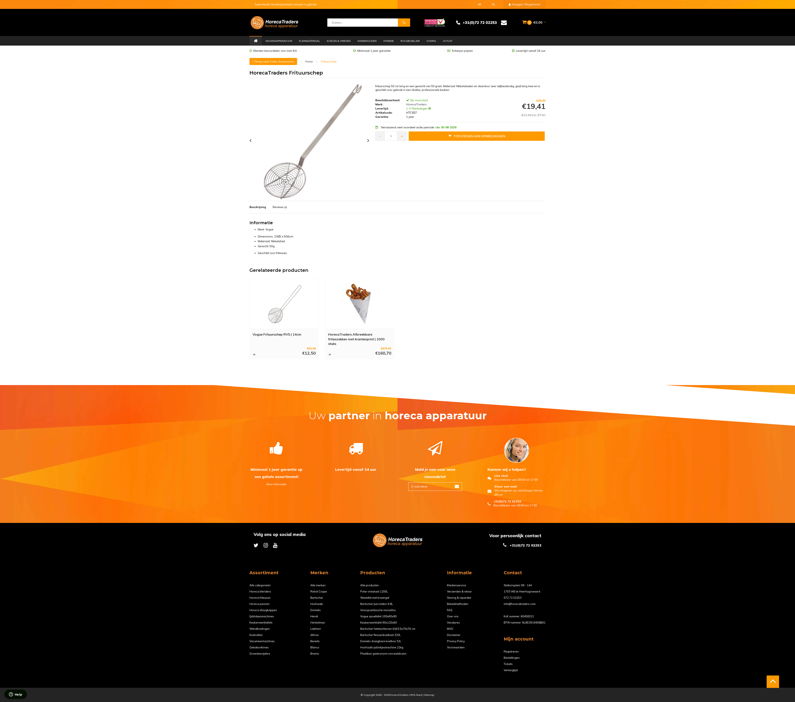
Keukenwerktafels (260, 622)
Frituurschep (329, 61)
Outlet (448, 40)
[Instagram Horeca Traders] (266, 545)
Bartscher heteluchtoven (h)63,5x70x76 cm (387, 628)
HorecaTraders (416, 104)
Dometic (315, 610)
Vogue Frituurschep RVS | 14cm (277, 334)
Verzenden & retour (459, 591)
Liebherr (315, 628)
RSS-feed (416, 694)
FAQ (449, 610)
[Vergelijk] (479, 4)
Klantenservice (456, 585)
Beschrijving (257, 207)
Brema (314, 653)
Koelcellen (256, 635)
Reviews (280, 207)
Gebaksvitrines (259, 647)
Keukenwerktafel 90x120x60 (378, 622)
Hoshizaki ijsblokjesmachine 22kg (381, 647)
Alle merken (318, 585)
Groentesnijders (259, 653)
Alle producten (369, 585)
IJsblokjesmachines (261, 616)
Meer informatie (276, 484)
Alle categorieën (260, 585)
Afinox (314, 635)
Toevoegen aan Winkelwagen (479, 136)
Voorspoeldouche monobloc (378, 610)
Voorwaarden (456, 647)
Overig (431, 40)
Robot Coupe (318, 591)
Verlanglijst (511, 670)
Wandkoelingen (259, 628)
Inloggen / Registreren (525, 4)
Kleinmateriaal (309, 40)
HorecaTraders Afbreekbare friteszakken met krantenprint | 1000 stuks (356, 339)
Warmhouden (367, 40)
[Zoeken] (404, 22)
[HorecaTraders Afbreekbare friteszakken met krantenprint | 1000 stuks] (360, 303)
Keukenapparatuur (279, 40)
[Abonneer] (457, 486)
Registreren (511, 651)
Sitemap (429, 694)
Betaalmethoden (457, 604)
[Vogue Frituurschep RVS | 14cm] (284, 303)
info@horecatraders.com (520, 604)
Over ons (453, 616)
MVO (450, 628)
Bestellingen (512, 657)
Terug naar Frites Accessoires (273, 61)
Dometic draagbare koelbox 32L (380, 641)
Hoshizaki (316, 604)
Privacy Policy (456, 641)
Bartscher (316, 597)
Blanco (314, 647)
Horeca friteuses (260, 597)
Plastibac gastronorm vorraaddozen (383, 653)
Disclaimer (453, 635)
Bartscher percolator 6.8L (376, 604)
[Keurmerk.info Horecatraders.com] (434, 22)
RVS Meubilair (410, 40)
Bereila (314, 641)
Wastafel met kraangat (374, 597)
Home (255, 41)
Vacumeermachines (262, 641)
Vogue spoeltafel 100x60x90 (378, 616)
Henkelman (317, 622)
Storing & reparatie (459, 597)
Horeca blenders (260, 591)
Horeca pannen (259, 604)
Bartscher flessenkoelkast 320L (380, 635)
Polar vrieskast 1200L (374, 591)
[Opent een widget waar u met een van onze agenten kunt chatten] (15, 695)
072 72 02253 (513, 597)
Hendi (314, 616)
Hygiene (388, 40)
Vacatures (453, 622)
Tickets (508, 664)
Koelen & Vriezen (339, 40)
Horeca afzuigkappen (263, 610)
